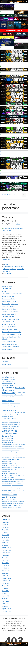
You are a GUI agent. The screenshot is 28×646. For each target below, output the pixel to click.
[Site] (14, 51)
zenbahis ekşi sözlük (15, 426)
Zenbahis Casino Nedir (9, 322)
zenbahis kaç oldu (14, 452)
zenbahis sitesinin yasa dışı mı (8, 483)
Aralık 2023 (5, 568)
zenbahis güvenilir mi (7, 444)
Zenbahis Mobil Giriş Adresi (10, 346)
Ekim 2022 (5, 603)
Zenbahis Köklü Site (8, 296)
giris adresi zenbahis (8, 383)
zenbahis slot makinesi (6, 485)
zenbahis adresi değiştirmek (20, 401)
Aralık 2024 (5, 537)
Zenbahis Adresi (7, 286)
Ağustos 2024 (6, 547)
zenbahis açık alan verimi (7, 406)
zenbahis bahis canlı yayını (7, 408)
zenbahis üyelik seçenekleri (18, 503)
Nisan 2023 (5, 588)
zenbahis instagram (18, 446)
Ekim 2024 (5, 542)
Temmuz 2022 (6, 611)
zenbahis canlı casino (7, 416)
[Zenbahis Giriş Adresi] (9, 194)
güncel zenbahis (8, 390)
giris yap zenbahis (8, 388)
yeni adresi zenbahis (8, 396)
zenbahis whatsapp (9, 495)
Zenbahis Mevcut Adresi (9, 341)
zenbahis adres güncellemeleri (8, 398)
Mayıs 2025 (5, 530)
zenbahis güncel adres (7, 440)
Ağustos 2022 (6, 608)
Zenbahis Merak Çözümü (9, 309)
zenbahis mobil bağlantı (6, 461)
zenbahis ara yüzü (5, 403)
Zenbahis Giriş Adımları (9, 316)
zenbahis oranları (14, 469)
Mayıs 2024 (5, 555)
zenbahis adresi (8, 401)
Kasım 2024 (5, 540)
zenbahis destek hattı (6, 426)
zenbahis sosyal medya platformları (9, 487)
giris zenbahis (20, 388)
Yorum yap (7, 273)
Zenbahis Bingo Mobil (8, 324)
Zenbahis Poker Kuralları (8, 477)
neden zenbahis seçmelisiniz (7, 395)
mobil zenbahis (20, 393)
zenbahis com (17, 424)
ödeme (19, 507)
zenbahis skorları (18, 483)
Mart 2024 (5, 560)
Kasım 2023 (5, 570)
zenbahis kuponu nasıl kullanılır (19, 457)
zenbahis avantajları (15, 403)
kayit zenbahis (8, 392)
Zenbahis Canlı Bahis (15, 414)
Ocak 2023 (5, 596)
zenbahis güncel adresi (8, 442)
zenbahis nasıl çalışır (6, 469)
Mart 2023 (5, 591)
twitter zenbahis (18, 395)
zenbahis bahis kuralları (17, 408)
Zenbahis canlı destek (9, 418)
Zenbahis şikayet (18, 505)
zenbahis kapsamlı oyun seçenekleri (9, 448)
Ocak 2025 (5, 535)
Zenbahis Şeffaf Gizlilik (9, 327)
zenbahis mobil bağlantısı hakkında (9, 463)
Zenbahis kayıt (20, 448)
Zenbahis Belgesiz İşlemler (10, 304)
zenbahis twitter (6, 490)
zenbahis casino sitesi (7, 424)
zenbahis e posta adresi (8, 428)
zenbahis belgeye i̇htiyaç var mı (8, 412)
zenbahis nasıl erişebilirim (7, 467)
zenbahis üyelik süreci (7, 505)
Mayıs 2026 (5, 522)
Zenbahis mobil (15, 459)
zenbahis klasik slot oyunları (7, 453)
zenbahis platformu (20, 475)
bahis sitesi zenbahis (8, 379)
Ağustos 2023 (6, 578)
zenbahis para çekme (9, 475)
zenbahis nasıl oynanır (18, 467)
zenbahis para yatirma (11, 266)
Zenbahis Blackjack (8, 349)
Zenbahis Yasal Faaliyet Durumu (12, 294)
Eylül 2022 (5, 606)
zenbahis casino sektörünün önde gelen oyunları (11, 422)
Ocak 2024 (5, 565)
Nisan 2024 (5, 558)
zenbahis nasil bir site (9, 465)
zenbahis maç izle (6, 459)
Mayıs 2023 (5, 586)
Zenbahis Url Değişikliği (9, 306)
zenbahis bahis (16, 406)
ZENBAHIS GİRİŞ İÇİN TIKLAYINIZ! (14, 30)
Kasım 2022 (5, 601)
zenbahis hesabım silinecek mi (8, 446)
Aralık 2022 (5, 598)
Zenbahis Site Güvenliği (9, 314)
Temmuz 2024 (6, 550)
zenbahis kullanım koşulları (7, 457)
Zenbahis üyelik (7, 503)
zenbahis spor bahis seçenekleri (8, 488)
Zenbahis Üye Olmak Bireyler (11, 344)
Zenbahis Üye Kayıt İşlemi (10, 329)
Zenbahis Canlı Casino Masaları (11, 332)
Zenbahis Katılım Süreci (9, 301)
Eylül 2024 (5, 545)
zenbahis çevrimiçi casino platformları (9, 501)
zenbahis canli (5, 414)
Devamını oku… (6, 259)
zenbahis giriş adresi (9, 433)
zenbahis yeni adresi (9, 497)
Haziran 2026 (6, 519)
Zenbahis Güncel (8, 438)
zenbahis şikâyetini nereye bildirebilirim (9, 507)
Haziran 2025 (6, 527)
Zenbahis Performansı (9, 219)
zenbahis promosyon (8, 479)
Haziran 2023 (6, 583)
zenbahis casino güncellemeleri (8, 420)
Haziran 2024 (6, 553)
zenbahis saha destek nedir (7, 481)
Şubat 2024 (5, 563)
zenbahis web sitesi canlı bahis (18, 490)
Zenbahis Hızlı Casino (8, 299)
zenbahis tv (18, 489)
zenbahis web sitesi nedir (7, 492)
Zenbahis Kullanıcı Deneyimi (10, 319)
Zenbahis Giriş (6, 288)
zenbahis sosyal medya (17, 485)
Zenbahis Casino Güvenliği (10, 311)
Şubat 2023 (5, 593)
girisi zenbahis (7, 385)
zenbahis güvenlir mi (19, 444)
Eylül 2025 (5, 525)
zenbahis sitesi (18, 481)
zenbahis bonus (20, 413)
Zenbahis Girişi (7, 436)
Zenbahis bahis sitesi (9, 411)
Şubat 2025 (5, 532)
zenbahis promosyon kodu (20, 479)
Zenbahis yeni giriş (9, 499)
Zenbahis (7, 264)
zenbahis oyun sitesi (6, 471)
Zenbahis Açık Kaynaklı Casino (11, 334)
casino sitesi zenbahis (7, 381)
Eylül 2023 (5, 575)
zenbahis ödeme (20, 501)
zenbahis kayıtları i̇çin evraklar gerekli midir (10, 450)
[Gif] (14, 82)
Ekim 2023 (5, 573)
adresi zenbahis (8, 377)
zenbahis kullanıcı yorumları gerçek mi (9, 455)
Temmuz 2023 (6, 580)
